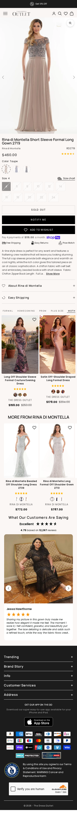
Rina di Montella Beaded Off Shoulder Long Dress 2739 (21, 485)
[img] (58, 386)
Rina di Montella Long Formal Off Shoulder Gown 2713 (57, 485)
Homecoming (26, 310)
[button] (20, 389)
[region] (38, 588)
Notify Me (38, 219)
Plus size (57, 310)
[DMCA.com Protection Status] (28, 755)
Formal (8, 310)
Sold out (38, 209)
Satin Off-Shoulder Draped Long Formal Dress (58, 378)
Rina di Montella (11, 148)
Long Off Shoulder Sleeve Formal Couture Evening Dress (20, 380)
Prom (43, 310)
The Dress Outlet (20, 400)
